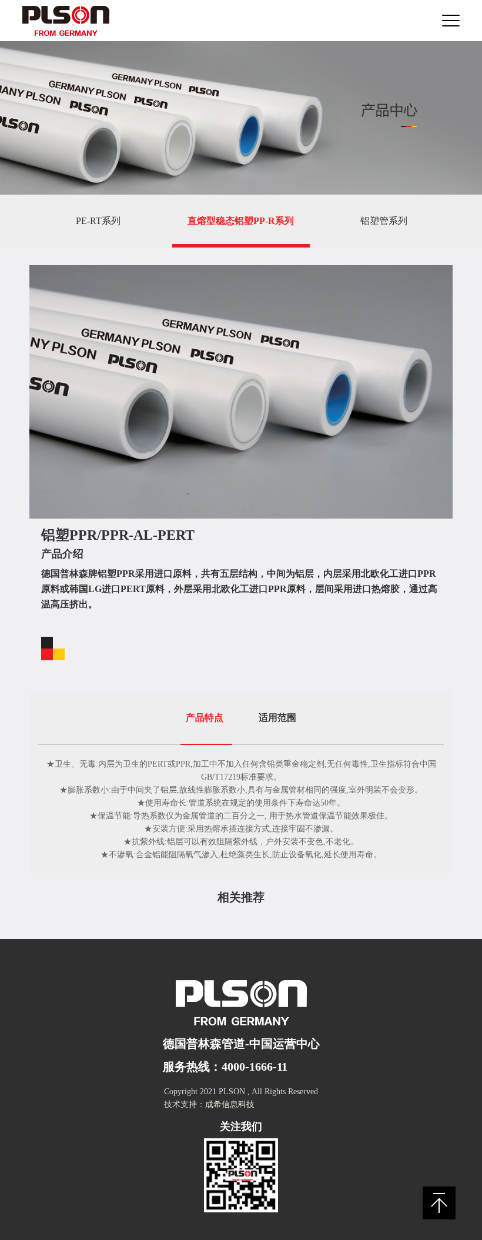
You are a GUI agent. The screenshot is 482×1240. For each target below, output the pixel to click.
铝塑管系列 (383, 221)
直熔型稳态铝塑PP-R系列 (241, 221)
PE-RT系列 (98, 221)
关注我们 (241, 1126)
